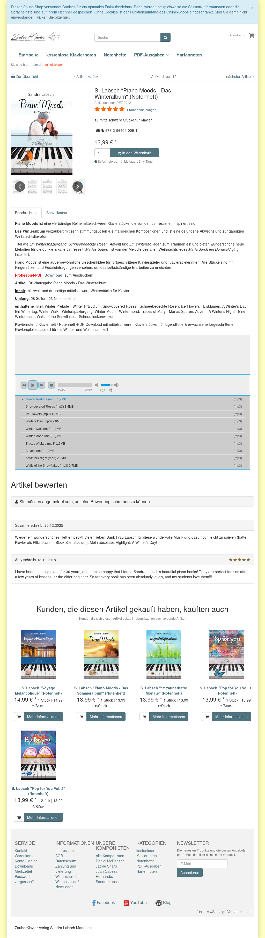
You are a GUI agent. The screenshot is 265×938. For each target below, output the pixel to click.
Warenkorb (24, 855)
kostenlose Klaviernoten (71, 55)
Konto (19, 860)
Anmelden (236, 35)
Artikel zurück (87, 76)
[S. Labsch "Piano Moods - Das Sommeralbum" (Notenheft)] (101, 654)
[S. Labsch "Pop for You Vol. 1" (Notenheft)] (226, 654)
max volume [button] (116, 385)
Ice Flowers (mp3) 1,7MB (43, 414)
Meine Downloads (26, 863)
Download (53, 275)
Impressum (64, 850)
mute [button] (97, 385)
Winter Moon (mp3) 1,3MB (44, 436)
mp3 (238, 399)
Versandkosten (239, 911)
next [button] (41, 385)
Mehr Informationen (43, 716)
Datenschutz (65, 860)
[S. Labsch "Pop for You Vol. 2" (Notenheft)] (38, 755)
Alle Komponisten (110, 855)
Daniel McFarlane (110, 860)
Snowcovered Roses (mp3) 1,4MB (50, 406)
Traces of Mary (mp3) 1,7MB (45, 443)
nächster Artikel (239, 76)
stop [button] (51, 385)
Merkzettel (23, 871)
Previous (20, 186)
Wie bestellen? (67, 881)
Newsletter (64, 886)
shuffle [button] (110, 390)
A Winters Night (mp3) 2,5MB (46, 458)
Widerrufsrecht (67, 876)
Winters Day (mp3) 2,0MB (44, 421)
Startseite (29, 55)
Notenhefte (115, 55)
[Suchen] (165, 37)
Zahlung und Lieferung (65, 868)
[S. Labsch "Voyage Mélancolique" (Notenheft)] (38, 654)
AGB (59, 855)
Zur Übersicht (27, 76)
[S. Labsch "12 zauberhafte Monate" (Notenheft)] (164, 654)
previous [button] (24, 385)
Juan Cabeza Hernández (106, 874)
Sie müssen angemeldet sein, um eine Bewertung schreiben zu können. (85, 501)
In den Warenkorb (136, 152)
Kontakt (21, 850)
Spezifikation (56, 212)
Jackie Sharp (106, 866)
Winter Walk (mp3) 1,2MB (43, 428)
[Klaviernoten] (36, 36)
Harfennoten (189, 55)
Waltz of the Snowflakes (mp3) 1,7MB (52, 465)
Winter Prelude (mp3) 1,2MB (46, 399)
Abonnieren (189, 872)
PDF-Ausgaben (150, 55)
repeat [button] (102, 390)
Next (77, 186)
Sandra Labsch (108, 881)
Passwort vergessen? (24, 879)
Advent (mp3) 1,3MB (40, 450)
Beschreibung (26, 212)
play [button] (33, 385)
